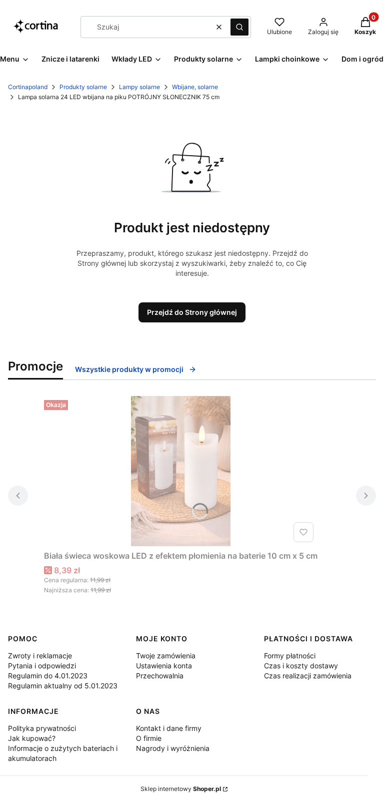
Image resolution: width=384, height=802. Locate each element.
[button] (239, 27)
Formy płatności (290, 655)
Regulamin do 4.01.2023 (48, 675)
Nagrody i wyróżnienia (173, 748)
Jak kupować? (32, 738)
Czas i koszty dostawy (301, 665)
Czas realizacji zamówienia (308, 675)
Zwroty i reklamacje (40, 655)
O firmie (149, 738)
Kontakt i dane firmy (169, 728)
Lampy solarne (139, 87)
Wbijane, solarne (195, 87)
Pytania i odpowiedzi (42, 665)
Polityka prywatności (42, 728)
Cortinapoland (28, 87)
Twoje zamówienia (166, 655)
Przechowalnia (160, 675)
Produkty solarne (83, 87)
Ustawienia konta (164, 665)
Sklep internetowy (180, 788)
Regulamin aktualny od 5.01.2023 (63, 685)
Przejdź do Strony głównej (192, 312)
